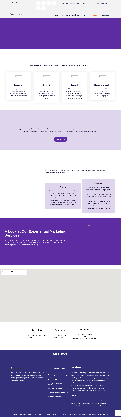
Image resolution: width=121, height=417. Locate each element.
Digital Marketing (54, 379)
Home (57, 15)
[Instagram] (54, 3)
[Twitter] (43, 3)
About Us (95, 15)
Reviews (75, 15)
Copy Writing (62, 375)
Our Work (66, 15)
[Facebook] (38, 3)
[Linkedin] (38, 8)
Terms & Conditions (51, 414)
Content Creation (54, 397)
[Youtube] (49, 3)
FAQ (29, 414)
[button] (85, 15)
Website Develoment (55, 389)
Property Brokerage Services (55, 384)
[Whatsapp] (43, 8)
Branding (51, 375)
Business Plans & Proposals (58, 393)
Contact (105, 15)
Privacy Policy (37, 414)
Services (84, 15)
